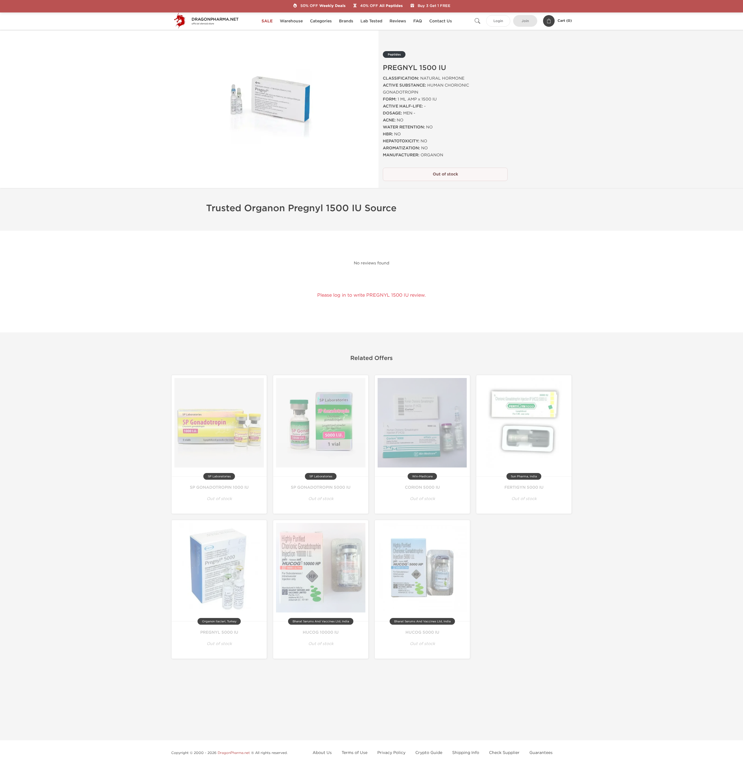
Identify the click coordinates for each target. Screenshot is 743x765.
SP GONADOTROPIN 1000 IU (219, 487)
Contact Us (440, 21)
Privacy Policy (391, 752)
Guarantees (541, 752)
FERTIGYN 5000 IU (524, 487)
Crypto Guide (428, 752)
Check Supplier (504, 752)
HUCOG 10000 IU (321, 632)
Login (498, 21)
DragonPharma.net (234, 753)
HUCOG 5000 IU (422, 632)
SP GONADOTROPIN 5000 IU (321, 487)
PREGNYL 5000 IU (219, 632)
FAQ (417, 21)
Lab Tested (371, 21)
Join (525, 21)
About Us (322, 752)
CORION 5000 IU (422, 487)
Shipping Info (465, 752)
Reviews (397, 21)
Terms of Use (354, 752)
